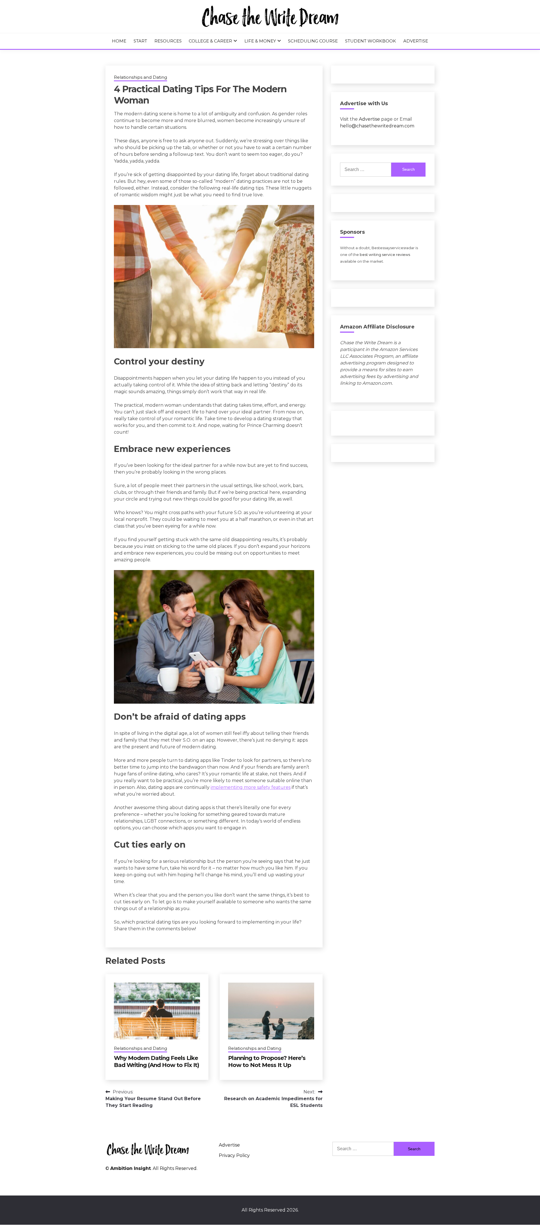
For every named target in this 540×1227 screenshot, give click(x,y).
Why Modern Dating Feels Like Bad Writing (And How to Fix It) (156, 1061)
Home (119, 41)
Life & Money (260, 41)
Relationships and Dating (140, 77)
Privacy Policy (234, 1155)
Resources (168, 41)
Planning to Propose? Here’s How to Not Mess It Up (266, 1061)
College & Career (210, 41)
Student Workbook (370, 41)
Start (140, 41)
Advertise (415, 41)
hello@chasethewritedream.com (377, 126)
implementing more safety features (251, 787)
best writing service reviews (385, 255)
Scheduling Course (313, 41)
